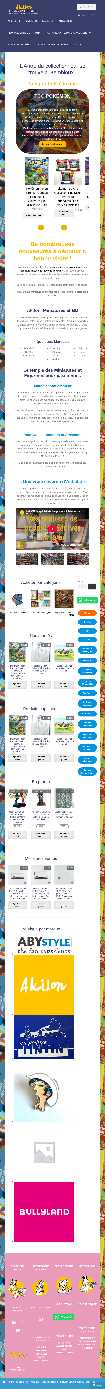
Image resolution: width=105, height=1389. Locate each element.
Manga (87, 613)
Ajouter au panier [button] (17, 685)
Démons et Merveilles (87, 670)
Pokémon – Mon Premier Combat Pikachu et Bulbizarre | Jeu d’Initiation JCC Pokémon (37, 199)
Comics (87, 622)
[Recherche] (92, 587)
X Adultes (13, 45)
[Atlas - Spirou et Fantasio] (44, 1152)
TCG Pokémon (53, 33)
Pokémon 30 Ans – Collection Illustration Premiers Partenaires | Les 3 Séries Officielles (68, 197)
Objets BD (31, 21)
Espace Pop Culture (75, 33)
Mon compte (48, 45)
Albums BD (14, 21)
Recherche (82, 581)
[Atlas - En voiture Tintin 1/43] (44, 1037)
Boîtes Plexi (87, 714)
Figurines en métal (19, 33)
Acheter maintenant (52, 144)
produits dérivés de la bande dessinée (42, 270)
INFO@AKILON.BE (64, 1353)
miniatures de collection (66, 267)
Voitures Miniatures (87, 724)
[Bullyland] (44, 1212)
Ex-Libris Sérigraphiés (87, 682)
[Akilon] (44, 985)
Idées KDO (30, 45)
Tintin (87, 640)
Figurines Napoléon (87, 747)
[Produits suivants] (64, 227)
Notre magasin (69, 45)
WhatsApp (90, 600)
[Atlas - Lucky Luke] (44, 1090)
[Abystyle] (44, 945)
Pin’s (38, 33)
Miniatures (65, 21)
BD (87, 631)
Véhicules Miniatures (87, 735)
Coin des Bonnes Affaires (87, 771)
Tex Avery (87, 693)
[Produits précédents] (41, 227)
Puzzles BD (87, 661)
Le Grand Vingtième (87, 703)
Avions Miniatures (87, 759)
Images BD (48, 21)
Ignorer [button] (99, 1385)
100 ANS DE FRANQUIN (87, 650)
